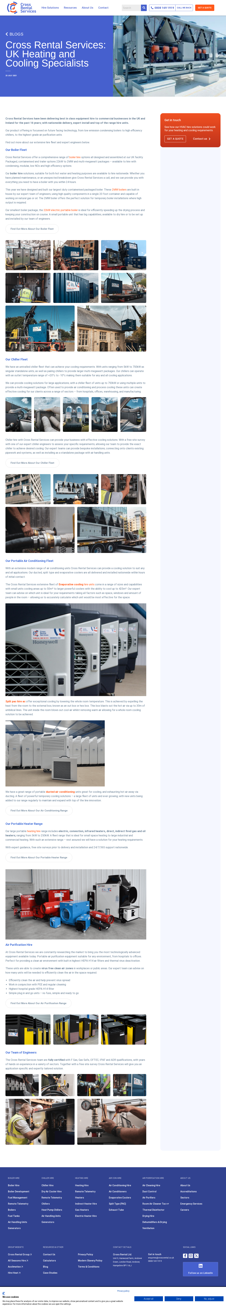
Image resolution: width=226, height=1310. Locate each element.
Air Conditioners (118, 1191)
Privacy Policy (85, 1254)
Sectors (184, 1197)
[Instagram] (191, 1256)
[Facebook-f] (185, 1256)
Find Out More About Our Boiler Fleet (32, 228)
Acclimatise (14, 1266)
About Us (87, 7)
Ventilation (148, 1228)
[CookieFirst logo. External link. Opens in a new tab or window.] (3, 1293)
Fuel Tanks (14, 1216)
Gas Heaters (82, 1210)
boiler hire (75, 157)
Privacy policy (123, 1291)
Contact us (200, 138)
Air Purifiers (148, 1197)
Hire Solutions (50, 7)
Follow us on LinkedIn (200, 1273)
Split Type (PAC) (117, 1203)
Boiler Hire (13, 1185)
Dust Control (149, 1191)
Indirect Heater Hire (86, 1203)
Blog (45, 1266)
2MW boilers (119, 189)
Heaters (79, 1197)
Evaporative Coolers (120, 1197)
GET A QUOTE (205, 8)
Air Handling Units (17, 1222)
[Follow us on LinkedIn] (200, 1266)
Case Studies (50, 1272)
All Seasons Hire (17, 1260)
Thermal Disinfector (153, 1210)
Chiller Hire (47, 1185)
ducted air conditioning (60, 791)
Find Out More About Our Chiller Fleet (32, 462)
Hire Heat (13, 1272)
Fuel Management (17, 1197)
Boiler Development (18, 1191)
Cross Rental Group (19, 1254)
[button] (50, 8)
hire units (76, 584)
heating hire (34, 831)
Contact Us (49, 1254)
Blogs (16, 34)
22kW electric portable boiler (61, 210)
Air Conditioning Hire (120, 1185)
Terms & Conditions (88, 1266)
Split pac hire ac (15, 701)
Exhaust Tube (116, 1210)
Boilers (12, 1210)
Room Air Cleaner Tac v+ (155, 1203)
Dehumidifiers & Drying (154, 1222)
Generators (14, 1228)
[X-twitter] (196, 1256)
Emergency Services (191, 1203)
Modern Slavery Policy (90, 1260)
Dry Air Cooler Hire (52, 1191)
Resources (70, 7)
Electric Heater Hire (86, 1216)
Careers (184, 1210)
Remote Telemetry (18, 1203)
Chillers (46, 1203)
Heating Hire (82, 1185)
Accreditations (188, 1191)
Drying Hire (148, 1216)
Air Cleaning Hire (151, 1185)
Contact (103, 7)
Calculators (49, 1260)
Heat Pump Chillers (52, 1210)
